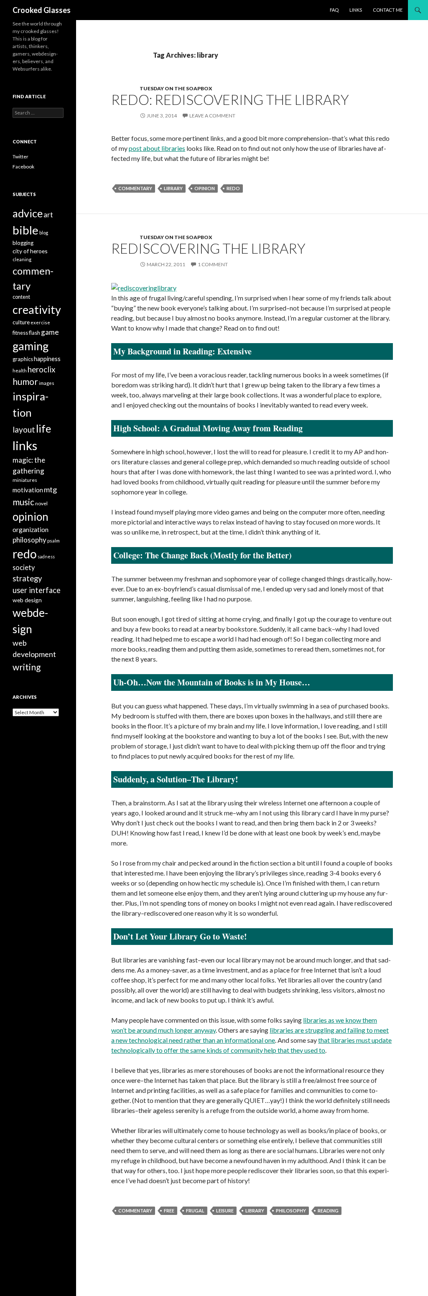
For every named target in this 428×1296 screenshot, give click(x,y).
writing (27, 667)
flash (34, 333)
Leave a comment (212, 115)
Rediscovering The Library (208, 248)
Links (355, 10)
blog (43, 232)
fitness (20, 333)
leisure (225, 1210)
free (169, 1210)
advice (28, 213)
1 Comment (213, 264)
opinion (204, 188)
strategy (27, 578)
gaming (30, 346)
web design (27, 599)
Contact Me (388, 10)
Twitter (20, 156)
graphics (23, 359)
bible (25, 230)
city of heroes (30, 251)
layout (24, 429)
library (173, 188)
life (43, 428)
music (23, 502)
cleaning (22, 259)
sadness (46, 556)
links (25, 445)
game (50, 332)
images (46, 383)
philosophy (291, 1210)
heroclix (41, 369)
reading (328, 1210)
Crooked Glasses (42, 10)
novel (41, 503)
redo (233, 188)
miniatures (25, 480)
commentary (135, 188)
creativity (37, 309)
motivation (28, 490)
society (24, 567)
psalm (53, 540)
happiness (47, 358)
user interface (37, 590)
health (20, 370)
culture (21, 322)
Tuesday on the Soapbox (176, 88)
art (48, 214)
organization (30, 529)
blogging (23, 242)
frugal (195, 1210)
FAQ (334, 10)
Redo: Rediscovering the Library (230, 99)
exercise (40, 322)
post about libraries (157, 148)
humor (25, 382)
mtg (50, 489)
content (21, 297)
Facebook (23, 166)
